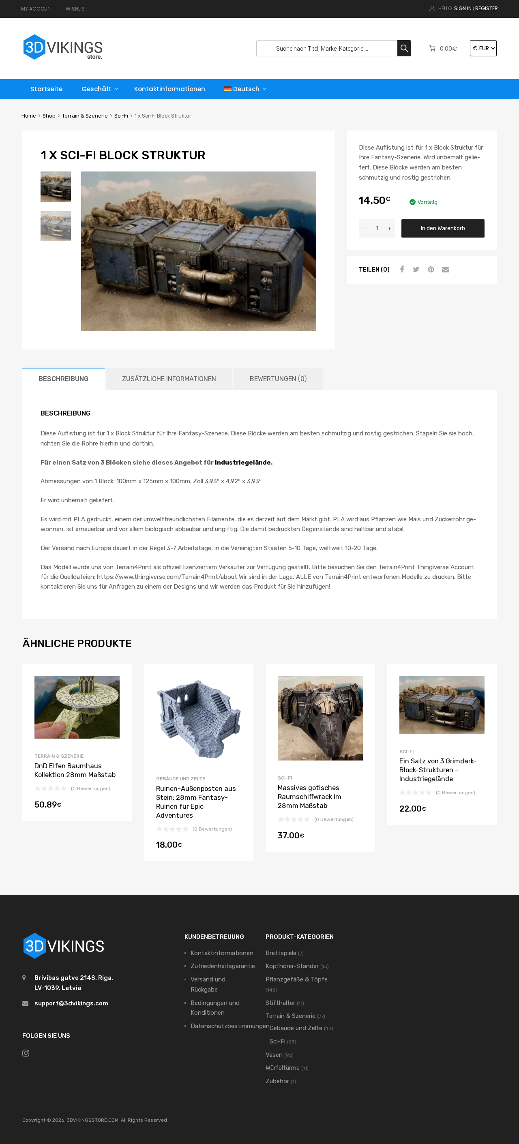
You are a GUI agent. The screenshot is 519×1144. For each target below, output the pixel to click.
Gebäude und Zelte (180, 779)
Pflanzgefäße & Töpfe (297, 979)
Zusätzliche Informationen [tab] (169, 379)
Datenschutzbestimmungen (230, 1026)
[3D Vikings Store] (62, 60)
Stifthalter (280, 1003)
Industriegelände (243, 462)
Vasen (274, 1054)
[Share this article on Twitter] (415, 269)
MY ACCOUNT (37, 8)
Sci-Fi (121, 116)
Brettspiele (281, 953)
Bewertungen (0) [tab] (278, 379)
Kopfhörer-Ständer (292, 966)
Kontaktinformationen (169, 89)
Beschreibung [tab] (63, 379)
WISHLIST (77, 8)
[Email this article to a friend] (444, 269)
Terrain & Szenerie (85, 116)
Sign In (463, 8)
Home (28, 116)
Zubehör (277, 1081)
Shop (49, 116)
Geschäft (96, 89)
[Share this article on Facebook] (400, 269)
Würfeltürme (283, 1067)
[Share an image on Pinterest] (430, 269)
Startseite (46, 89)
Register (486, 8)
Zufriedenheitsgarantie (223, 966)
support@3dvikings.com (71, 1003)
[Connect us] (25, 1053)
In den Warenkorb (443, 228)
